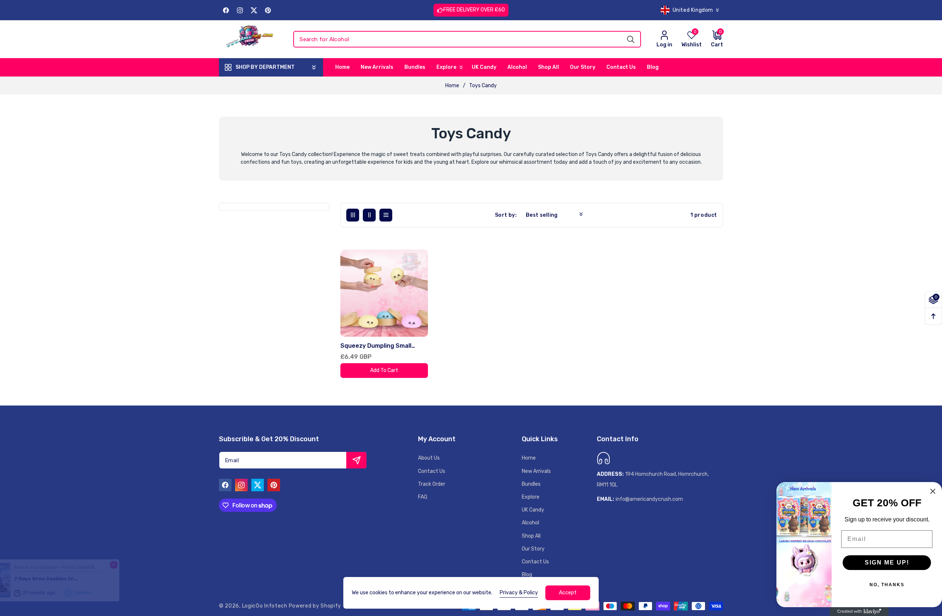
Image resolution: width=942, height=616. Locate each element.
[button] (712, 39)
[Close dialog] (932, 491)
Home (452, 85)
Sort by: (506, 215)
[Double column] (369, 215)
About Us (429, 458)
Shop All (531, 536)
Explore (530, 497)
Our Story (533, 549)
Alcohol (530, 523)
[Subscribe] (356, 460)
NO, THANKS (887, 584)
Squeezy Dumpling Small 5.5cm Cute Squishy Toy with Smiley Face (382, 346)
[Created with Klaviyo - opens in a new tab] (859, 611)
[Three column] (352, 215)
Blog (527, 574)
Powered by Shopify (315, 606)
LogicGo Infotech (264, 606)
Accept (568, 593)
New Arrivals (536, 471)
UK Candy (533, 510)
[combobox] (467, 39)
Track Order (431, 484)
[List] (385, 215)
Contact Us (431, 471)
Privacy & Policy (519, 593)
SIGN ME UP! (887, 562)
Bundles (531, 484)
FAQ (422, 497)
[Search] (631, 39)
